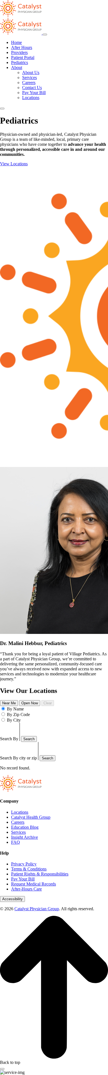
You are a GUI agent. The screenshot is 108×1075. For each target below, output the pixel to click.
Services (29, 77)
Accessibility (12, 899)
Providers (19, 52)
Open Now (29, 703)
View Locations (14, 163)
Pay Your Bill (34, 92)
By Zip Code (18, 714)
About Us (30, 72)
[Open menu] (2, 108)
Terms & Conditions (29, 869)
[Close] (2, 1069)
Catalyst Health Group (30, 817)
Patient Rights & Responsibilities (39, 874)
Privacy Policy (24, 864)
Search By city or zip (18, 758)
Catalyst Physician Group (36, 908)
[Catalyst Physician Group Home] (21, 15)
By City (14, 720)
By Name (15, 709)
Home (16, 42)
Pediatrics (19, 62)
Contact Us (32, 87)
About (16, 67)
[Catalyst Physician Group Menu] (21, 33)
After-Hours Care (26, 889)
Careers (28, 82)
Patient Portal (22, 57)
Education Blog (24, 827)
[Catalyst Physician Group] (21, 790)
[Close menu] (45, 34)
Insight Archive (24, 837)
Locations (30, 97)
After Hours (21, 47)
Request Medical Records (33, 884)
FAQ (15, 842)
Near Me (9, 703)
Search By (9, 738)
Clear (47, 703)
